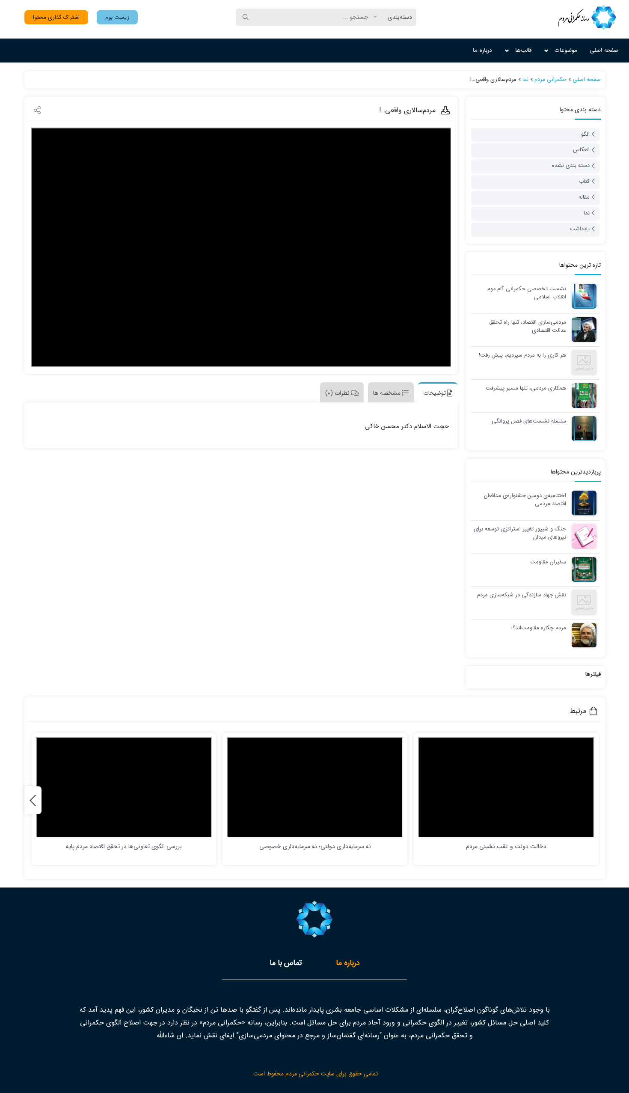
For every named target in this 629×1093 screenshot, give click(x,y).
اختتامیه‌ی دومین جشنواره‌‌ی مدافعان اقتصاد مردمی (525, 499)
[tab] (435, 392)
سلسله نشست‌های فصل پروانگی (529, 421)
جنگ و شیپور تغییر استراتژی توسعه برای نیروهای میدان (520, 533)
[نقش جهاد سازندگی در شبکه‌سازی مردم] (582, 601)
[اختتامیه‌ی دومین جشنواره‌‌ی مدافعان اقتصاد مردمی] (582, 502)
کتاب (584, 181)
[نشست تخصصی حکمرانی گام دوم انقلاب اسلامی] (582, 295)
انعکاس (581, 149)
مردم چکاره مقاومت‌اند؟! (538, 628)
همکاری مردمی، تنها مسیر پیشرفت (526, 388)
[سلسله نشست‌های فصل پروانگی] (582, 427)
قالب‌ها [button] (523, 50)
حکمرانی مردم (550, 79)
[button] (117, 17)
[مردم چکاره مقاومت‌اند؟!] (582, 634)
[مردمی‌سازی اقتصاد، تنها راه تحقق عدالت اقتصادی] (582, 329)
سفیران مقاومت (548, 562)
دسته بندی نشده (571, 165)
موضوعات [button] (566, 50)
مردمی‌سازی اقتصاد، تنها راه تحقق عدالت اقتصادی (527, 326)
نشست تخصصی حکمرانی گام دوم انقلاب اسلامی (526, 293)
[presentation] (33, 800)
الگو (585, 134)
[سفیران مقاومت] (582, 568)
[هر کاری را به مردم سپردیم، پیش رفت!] (582, 361)
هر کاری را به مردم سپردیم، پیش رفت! (522, 355)
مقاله (584, 197)
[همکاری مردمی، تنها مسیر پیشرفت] (582, 394)
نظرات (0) (337, 393)
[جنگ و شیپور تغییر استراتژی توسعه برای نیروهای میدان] (582, 535)
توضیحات (434, 393)
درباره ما (482, 50)
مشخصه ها (387, 393)
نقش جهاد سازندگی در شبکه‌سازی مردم (521, 595)
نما (525, 79)
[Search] (245, 17)
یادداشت (580, 228)
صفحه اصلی (604, 50)
